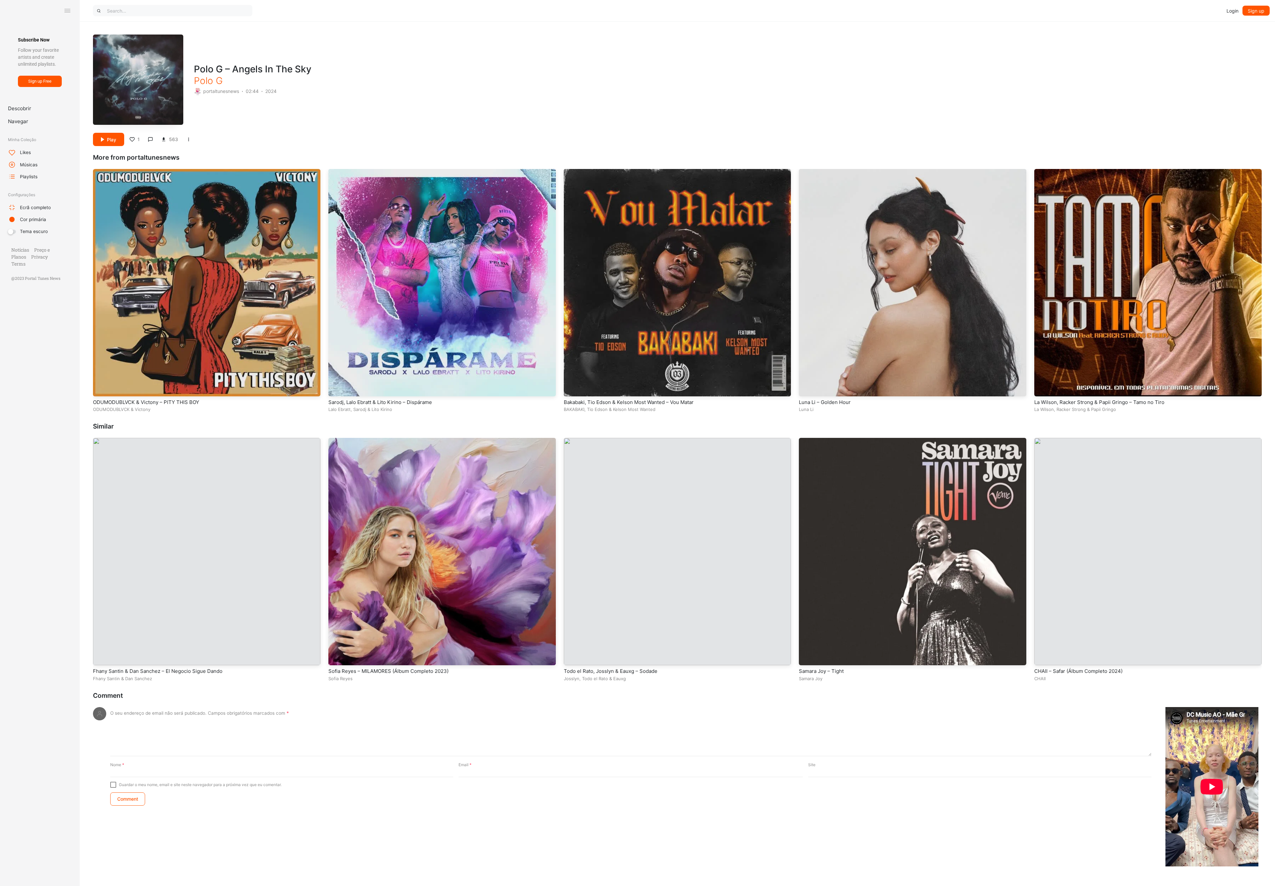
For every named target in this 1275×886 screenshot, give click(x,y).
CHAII (1040, 678)
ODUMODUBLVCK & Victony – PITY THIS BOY (146, 402)
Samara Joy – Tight (821, 671)
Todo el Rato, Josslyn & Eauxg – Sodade (610, 671)
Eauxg (619, 678)
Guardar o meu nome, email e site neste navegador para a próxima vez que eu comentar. (200, 784)
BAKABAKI (574, 409)
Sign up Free (39, 81)
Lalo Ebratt (339, 409)
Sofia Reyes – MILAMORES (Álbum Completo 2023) (388, 671)
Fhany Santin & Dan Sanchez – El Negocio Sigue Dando (157, 671)
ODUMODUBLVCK (111, 409)
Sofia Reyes (340, 678)
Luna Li (806, 409)
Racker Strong (1071, 409)
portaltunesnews (221, 91)
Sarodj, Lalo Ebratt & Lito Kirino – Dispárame (380, 402)
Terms (18, 264)
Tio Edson (597, 409)
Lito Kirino (382, 409)
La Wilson (1044, 409)
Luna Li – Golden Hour (825, 402)
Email (465, 764)
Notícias (20, 250)
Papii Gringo (1103, 409)
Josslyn (571, 678)
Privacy (39, 257)
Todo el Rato (595, 678)
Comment (108, 695)
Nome (117, 764)
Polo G (208, 80)
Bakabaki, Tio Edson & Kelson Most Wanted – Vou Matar (629, 402)
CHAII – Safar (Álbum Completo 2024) (1078, 671)
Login (1232, 11)
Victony (142, 409)
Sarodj (359, 409)
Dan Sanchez (138, 678)
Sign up (1256, 11)
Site (811, 764)
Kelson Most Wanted (634, 409)
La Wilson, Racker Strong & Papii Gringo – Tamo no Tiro (1099, 402)
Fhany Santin (106, 678)
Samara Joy (810, 678)
